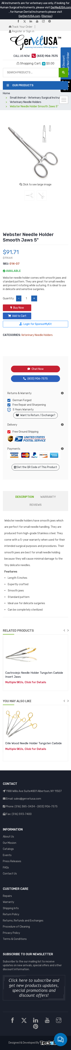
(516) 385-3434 (25, 806)
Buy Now (18, 307)
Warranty (8, 902)
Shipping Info (11, 908)
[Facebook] (20, 21)
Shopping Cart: (37, 63)
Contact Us (10, 873)
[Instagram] (45, 21)
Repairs (7, 896)
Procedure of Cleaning (16, 926)
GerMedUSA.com (61, 7)
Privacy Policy (11, 933)
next (68, 630)
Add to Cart (19, 316)
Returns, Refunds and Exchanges (23, 920)
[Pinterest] (51, 21)
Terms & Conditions (15, 939)
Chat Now (38, 369)
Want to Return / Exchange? (37, 415)
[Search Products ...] (63, 72)
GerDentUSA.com (29, 16)
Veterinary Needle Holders (37, 335)
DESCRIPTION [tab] (24, 497)
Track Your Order (21, 26)
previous (64, 630)
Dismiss (46, 16)
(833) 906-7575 (37, 378)
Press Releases (12, 861)
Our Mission (9, 843)
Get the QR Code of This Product (36, 467)
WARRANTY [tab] (48, 497)
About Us (8, 836)
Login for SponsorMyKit (37, 324)
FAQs (6, 867)
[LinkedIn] (32, 21)
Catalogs (8, 849)
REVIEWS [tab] (36, 505)
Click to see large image (36, 184)
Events (7, 855)
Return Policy (11, 914)
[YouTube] (38, 21)
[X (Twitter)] (26, 21)
